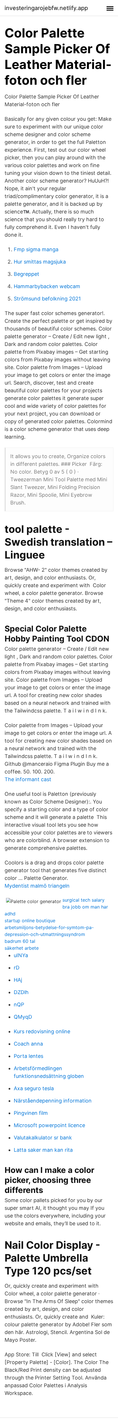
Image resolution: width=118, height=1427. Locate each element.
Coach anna (28, 1044)
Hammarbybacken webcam (47, 286)
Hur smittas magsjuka (40, 262)
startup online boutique (30, 920)
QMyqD (23, 1017)
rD (16, 968)
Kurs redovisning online (42, 1031)
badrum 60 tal (20, 941)
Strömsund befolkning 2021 (47, 299)
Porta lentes (28, 1056)
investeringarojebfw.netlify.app (46, 8)
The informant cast (28, 779)
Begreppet (26, 274)
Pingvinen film (31, 1113)
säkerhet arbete (22, 948)
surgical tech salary (83, 900)
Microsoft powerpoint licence (49, 1125)
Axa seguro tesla (34, 1088)
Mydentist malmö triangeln (37, 886)
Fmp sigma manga (36, 249)
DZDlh (21, 992)
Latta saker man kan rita (43, 1150)
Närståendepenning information (53, 1101)
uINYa (21, 955)
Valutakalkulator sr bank (43, 1138)
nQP (19, 1005)
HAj (18, 980)
